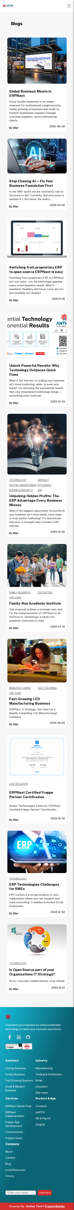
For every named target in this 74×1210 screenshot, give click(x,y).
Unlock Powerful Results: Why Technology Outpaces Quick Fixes (34, 370)
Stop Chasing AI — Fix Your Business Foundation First (31, 183)
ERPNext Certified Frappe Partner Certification (31, 794)
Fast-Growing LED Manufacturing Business (29, 701)
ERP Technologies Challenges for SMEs (34, 886)
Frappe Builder (55, 1206)
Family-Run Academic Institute (35, 603)
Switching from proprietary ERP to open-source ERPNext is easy (36, 269)
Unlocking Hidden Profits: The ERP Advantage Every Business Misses (35, 500)
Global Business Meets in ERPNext (30, 93)
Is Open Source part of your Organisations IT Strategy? (32, 972)
